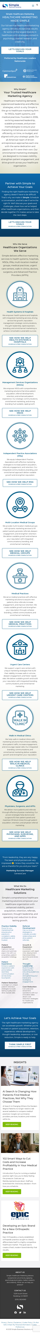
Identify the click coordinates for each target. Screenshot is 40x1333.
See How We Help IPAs (20, 483)
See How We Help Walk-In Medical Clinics (20, 764)
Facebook (15, 1312)
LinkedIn (25, 1312)
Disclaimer (17, 1322)
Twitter (20, 1312)
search (37, 5)
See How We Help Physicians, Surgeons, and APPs (20, 835)
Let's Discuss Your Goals (20, 50)
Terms (10, 1322)
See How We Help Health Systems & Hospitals (20, 341)
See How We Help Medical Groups (20, 553)
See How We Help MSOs (20, 413)
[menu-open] (33, 5)
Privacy (4, 1322)
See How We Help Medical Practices (20, 624)
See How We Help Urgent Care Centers (20, 695)
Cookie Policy (27, 1322)
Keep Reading (12, 1124)
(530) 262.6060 (20, 1299)
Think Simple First (20, 1045)
